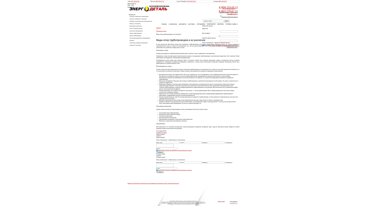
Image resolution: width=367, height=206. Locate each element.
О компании (173, 24)
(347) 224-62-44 (135, 1)
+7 (219, 36)
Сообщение (195, 146)
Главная (164, 24)
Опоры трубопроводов (136, 33)
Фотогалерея (211, 24)
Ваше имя (159, 143)
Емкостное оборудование (136, 31)
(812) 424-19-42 (191, 1)
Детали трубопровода (135, 35)
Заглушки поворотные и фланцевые (139, 16)
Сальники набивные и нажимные (138, 19)
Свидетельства (144, 183)
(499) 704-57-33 (159, 1)
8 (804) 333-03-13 (228, 7)
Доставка (191, 24)
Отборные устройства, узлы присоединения (141, 21)
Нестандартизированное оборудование (140, 38)
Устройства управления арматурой (139, 42)
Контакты (220, 24)
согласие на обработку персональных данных (224, 45)
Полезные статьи (162, 183)
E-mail (182, 143)
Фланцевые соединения (136, 26)
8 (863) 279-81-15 (228, 11)
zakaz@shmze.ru (232, 14)
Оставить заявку (231, 24)
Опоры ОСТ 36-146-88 (135, 45)
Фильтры (132, 40)
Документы (182, 24)
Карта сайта (221, 201)
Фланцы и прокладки (135, 23)
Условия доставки (161, 132)
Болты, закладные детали (136, 28)
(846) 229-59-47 (222, 1)
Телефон (204, 143)
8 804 (233, 201)
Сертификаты (201, 24)
